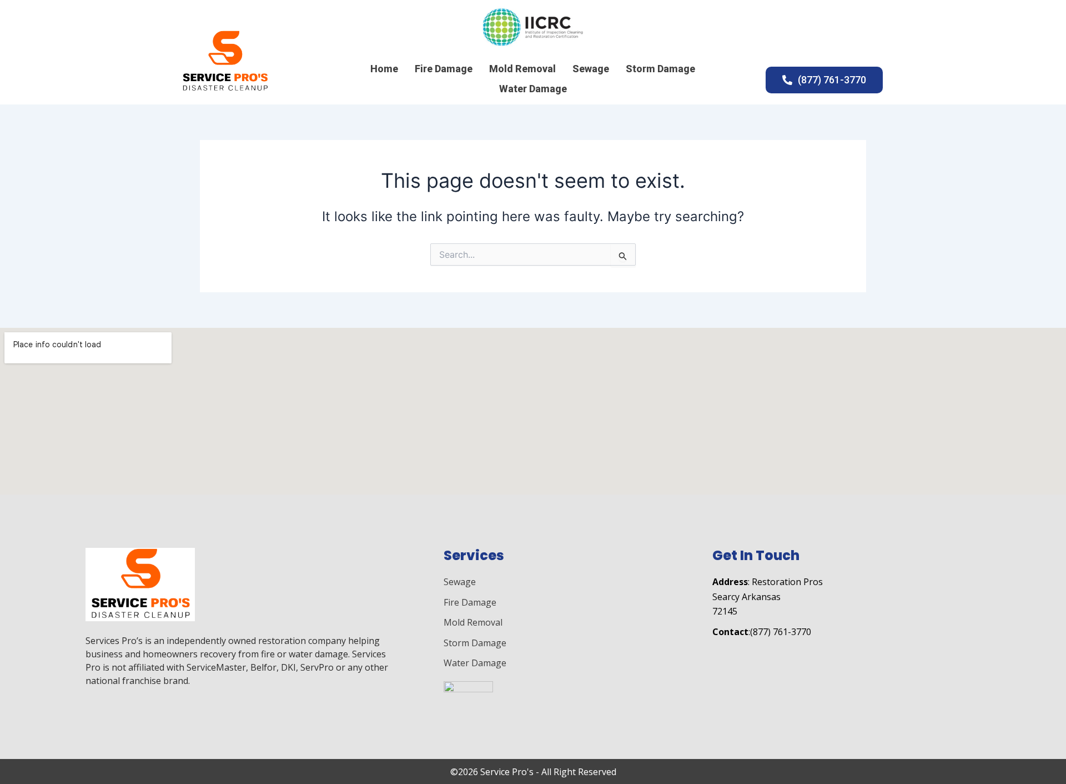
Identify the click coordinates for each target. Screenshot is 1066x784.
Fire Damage (443, 68)
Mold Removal (522, 68)
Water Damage (533, 88)
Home (384, 68)
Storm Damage (660, 68)
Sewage (590, 68)
